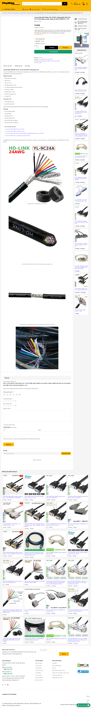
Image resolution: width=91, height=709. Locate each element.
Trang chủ (26, 9)
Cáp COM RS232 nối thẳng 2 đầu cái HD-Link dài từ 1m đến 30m (55, 497)
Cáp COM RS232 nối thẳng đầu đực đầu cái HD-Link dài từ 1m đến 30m (78, 497)
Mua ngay (65, 47)
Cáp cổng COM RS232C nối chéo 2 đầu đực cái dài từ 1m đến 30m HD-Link (78, 610)
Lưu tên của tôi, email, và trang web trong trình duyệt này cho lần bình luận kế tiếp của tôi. (21, 438)
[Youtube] (8, 685)
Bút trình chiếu (38, 663)
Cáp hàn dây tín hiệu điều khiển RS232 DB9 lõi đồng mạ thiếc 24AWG (35, 582)
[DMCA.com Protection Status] (83, 664)
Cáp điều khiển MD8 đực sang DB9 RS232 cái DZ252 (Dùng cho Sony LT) (34, 639)
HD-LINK (39, 21)
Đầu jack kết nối (39, 680)
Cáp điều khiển (42, 59)
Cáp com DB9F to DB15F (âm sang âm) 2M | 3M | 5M (56, 639)
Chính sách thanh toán (57, 675)
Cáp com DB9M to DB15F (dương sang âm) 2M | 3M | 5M (56, 553)
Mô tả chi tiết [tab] (8, 66)
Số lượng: (36, 45)
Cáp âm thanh (38, 668)
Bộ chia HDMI (38, 677)
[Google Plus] (5, 685)
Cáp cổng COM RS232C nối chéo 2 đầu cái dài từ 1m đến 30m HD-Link (13, 582)
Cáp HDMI (38, 672)
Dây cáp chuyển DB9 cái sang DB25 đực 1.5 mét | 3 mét (78, 524)
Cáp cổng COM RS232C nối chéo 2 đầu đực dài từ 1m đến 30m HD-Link (56, 524)
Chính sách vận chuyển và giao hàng (60, 672)
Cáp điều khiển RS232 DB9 (44, 61)
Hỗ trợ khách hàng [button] (35, 9)
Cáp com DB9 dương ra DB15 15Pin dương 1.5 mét (34, 610)
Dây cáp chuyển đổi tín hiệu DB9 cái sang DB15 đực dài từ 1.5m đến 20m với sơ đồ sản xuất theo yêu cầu (34, 554)
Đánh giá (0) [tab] (18, 66)
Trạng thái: (36, 27)
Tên (4, 430)
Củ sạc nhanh (38, 675)
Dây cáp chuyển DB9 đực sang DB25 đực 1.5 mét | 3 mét (55, 610)
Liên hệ (54, 668)
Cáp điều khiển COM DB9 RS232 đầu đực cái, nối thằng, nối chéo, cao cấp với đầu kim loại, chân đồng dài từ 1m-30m (55, 582)
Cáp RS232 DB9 (49, 59)
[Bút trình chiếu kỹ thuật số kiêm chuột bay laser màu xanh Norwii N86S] (81, 39)
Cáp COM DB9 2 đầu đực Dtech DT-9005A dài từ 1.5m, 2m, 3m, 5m (77, 553)
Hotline (75, 2)
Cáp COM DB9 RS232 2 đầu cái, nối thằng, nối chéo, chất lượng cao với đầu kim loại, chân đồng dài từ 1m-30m (78, 640)
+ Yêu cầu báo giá (53, 51)
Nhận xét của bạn (7, 408)
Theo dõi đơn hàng (53, 9)
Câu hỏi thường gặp (56, 665)
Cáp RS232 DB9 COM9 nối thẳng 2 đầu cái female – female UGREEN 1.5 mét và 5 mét (13, 553)
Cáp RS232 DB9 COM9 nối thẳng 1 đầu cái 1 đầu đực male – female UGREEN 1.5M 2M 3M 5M (35, 525)
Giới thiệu (54, 663)
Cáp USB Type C (39, 670)
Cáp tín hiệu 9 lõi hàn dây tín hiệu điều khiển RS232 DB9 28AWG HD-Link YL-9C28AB (25, 133)
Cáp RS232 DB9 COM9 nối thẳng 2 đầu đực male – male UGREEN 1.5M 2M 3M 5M (13, 497)
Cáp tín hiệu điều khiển (55, 61)
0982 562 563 (8, 669)
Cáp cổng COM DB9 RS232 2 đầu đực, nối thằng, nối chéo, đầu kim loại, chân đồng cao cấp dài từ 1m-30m (77, 582)
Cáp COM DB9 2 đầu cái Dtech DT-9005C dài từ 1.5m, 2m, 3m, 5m (34, 497)
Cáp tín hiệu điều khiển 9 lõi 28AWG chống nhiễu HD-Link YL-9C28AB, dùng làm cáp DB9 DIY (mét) (12, 611)
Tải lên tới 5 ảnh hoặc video (9, 424)
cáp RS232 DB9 (34, 71)
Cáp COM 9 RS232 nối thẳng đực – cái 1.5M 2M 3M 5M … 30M (12, 524)
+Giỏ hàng (51, 47)
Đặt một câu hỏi (66, 453)
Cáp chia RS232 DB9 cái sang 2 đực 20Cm (15, 131)
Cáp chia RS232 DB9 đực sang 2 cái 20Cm (15, 129)
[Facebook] (2, 685)
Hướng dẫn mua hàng (57, 677)
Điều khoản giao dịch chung (58, 670)
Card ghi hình (38, 665)
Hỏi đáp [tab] (27, 66)
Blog (45, 9)
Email (39, 430)
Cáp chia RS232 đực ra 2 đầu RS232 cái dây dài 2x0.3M (18, 135)
